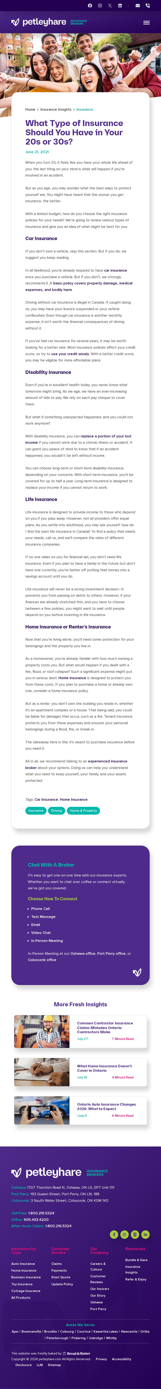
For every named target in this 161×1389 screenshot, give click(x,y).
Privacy (101, 1359)
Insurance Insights (55, 109)
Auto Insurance (23, 1264)
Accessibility (121, 1359)
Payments (59, 1270)
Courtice (83, 1331)
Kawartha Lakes (105, 1331)
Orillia (144, 1331)
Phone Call (40, 908)
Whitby (111, 1338)
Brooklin (50, 1331)
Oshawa (96, 1302)
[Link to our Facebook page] (90, 6)
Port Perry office (111, 953)
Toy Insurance (21, 1284)
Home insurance (72, 678)
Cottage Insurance (25, 1291)
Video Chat (41, 932)
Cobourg (67, 1331)
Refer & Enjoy (135, 1279)
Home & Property (83, 811)
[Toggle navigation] (146, 22)
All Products (20, 1298)
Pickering (78, 1338)
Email (35, 924)
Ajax (15, 1331)
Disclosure (24, 1365)
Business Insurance (26, 1277)
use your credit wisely (70, 354)
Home (30, 109)
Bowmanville (31, 1331)
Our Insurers (99, 1289)
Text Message (43, 916)
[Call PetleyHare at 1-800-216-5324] (148, 6)
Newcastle (129, 1331)
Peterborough (57, 1338)
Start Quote (60, 1277)
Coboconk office (42, 959)
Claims (56, 1264)
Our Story (97, 1295)
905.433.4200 (36, 1219)
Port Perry (98, 1309)
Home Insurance (74, 799)
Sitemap (54, 1365)
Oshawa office (82, 953)
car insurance (115, 270)
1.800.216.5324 (41, 1213)
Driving (56, 811)
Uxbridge (96, 1338)
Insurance (85, 109)
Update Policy (62, 1284)
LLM (40, 1365)
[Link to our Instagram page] (100, 6)
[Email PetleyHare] (138, 6)
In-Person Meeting (47, 940)
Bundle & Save (136, 1260)
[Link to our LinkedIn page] (120, 6)
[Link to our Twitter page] (110, 6)
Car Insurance (46, 799)
